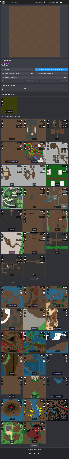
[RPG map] (12, 130)
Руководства (37, 449)
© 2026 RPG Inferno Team (34, 457)
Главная (30, 449)
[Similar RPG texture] (9, 105)
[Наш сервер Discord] (34, 453)
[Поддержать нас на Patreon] (30, 453)
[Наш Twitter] (39, 453)
